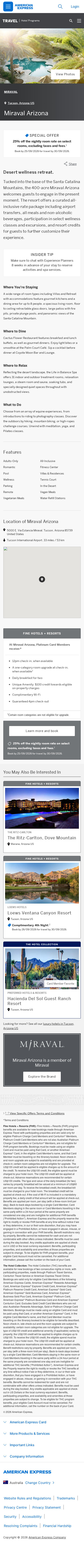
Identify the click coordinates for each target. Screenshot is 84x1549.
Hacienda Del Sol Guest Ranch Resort (39, 1001)
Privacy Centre (15, 1507)
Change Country (38, 1483)
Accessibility (32, 1517)
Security (10, 1517)
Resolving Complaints (20, 1526)
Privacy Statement (46, 1507)
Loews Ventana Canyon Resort (40, 913)
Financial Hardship (57, 1526)
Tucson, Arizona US (21, 103)
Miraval (11, 92)
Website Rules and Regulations (27, 1498)
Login (75, 6)
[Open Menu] (8, 6)
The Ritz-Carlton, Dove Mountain (42, 837)
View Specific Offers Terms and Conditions (34, 1113)
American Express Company (47, 1537)
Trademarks (66, 1498)
